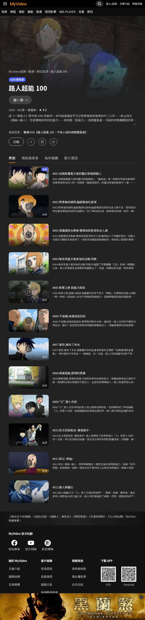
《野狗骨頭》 (80, 516)
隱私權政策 (79, 577)
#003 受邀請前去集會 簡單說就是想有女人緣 (80, 230)
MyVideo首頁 (17, 71)
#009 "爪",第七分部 (64, 402)
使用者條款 (79, 569)
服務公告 (46, 584)
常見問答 (46, 569)
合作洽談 (77, 584)
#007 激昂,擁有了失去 (66, 344)
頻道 (13, 12)
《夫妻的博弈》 (97, 516)
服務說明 (14, 577)
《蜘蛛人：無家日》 (60, 516)
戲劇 (30, 12)
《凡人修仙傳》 (116, 516)
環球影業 (50, 12)
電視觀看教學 (49, 592)
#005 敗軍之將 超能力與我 (68, 288)
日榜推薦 (14, 584)
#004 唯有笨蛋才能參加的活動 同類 (74, 259)
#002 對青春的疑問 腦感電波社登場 (74, 202)
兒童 (81, 12)
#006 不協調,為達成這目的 (69, 316)
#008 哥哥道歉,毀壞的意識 (69, 373)
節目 (90, 12)
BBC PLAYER (67, 12)
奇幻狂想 (42, 71)
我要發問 (46, 577)
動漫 (39, 12)
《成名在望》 (40, 516)
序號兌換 (137, 3)
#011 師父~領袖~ (62, 459)
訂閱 (16, 142)
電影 (22, 12)
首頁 (4, 12)
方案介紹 (125, 3)
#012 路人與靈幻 (62, 487)
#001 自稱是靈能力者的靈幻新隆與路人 (77, 173)
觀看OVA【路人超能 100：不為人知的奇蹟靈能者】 (56, 132)
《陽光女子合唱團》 (20, 516)
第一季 (18, 100)
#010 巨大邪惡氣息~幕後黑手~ (71, 430)
